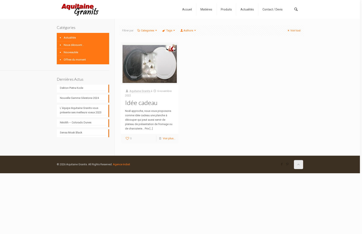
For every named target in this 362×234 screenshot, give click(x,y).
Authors (188, 30)
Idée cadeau (141, 102)
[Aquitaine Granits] (79, 9)
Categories (147, 30)
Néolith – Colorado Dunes (75, 122)
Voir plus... (169, 138)
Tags (169, 30)
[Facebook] (282, 164)
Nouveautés (71, 52)
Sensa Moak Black (71, 132)
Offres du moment (75, 59)
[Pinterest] (287, 164)
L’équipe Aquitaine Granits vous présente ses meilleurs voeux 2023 (80, 110)
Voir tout (295, 30)
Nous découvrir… (74, 45)
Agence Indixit (121, 164)
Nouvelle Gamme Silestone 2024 (79, 98)
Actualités (70, 37)
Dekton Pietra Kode (71, 87)
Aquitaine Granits (139, 91)
